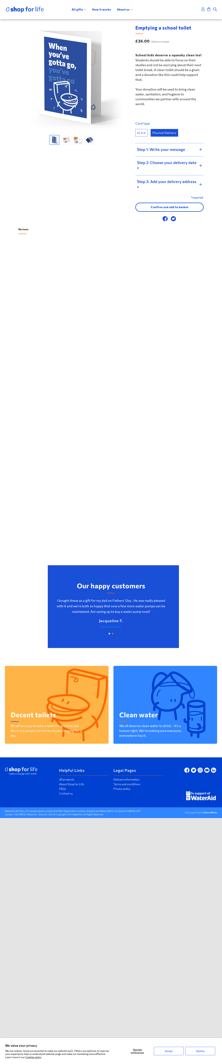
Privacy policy (122, 788)
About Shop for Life (71, 784)
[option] (72, 77)
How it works (101, 9)
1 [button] (109, 633)
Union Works (210, 812)
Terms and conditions (126, 784)
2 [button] (112, 633)
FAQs (62, 788)
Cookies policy (33, 1057)
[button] (54, 140)
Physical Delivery (164, 133)
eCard (141, 133)
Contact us (66, 793)
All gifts (77, 9)
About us (123, 9)
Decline (200, 1051)
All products (66, 779)
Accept (169, 1051)
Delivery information (126, 779)
